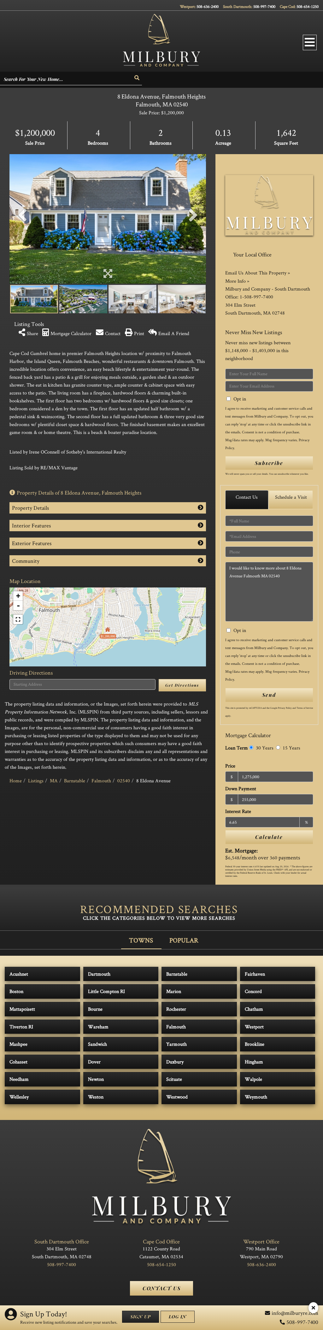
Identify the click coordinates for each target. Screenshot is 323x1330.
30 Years (264, 747)
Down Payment (240, 788)
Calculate (269, 837)
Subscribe (269, 463)
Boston (16, 991)
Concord (253, 991)
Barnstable (74, 780)
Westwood (177, 1096)
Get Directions (182, 685)
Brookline (254, 1044)
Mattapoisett (22, 1009)
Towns (141, 940)
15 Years (290, 747)
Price (230, 765)
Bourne (95, 1009)
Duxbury (175, 1061)
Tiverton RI (21, 1026)
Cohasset (18, 1061)
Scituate (174, 1079)
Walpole (253, 1079)
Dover (94, 1061)
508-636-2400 (208, 6)
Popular (183, 940)
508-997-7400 (264, 6)
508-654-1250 (308, 6)
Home (15, 780)
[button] (137, 77)
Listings (36, 780)
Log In (177, 1317)
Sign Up (140, 1317)
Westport (254, 1026)
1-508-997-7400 (256, 296)
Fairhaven (255, 974)
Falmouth (101, 780)
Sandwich (97, 1044)
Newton (96, 1079)
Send (269, 694)
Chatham (254, 1009)
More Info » (237, 281)
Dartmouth (99, 974)
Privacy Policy (285, 707)
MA (54, 780)
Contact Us (247, 497)
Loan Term (236, 747)
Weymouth (256, 1096)
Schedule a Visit (291, 497)
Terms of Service (305, 707)
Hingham (254, 1061)
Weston (95, 1096)
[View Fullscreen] (18, 619)
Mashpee (18, 1044)
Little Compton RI (106, 991)
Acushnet (18, 974)
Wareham (98, 1026)
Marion (173, 991)
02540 (123, 780)
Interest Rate (238, 811)
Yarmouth (176, 1044)
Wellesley (19, 1096)
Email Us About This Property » (257, 272)
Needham (19, 1079)
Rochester (176, 1009)
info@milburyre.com (295, 1312)
